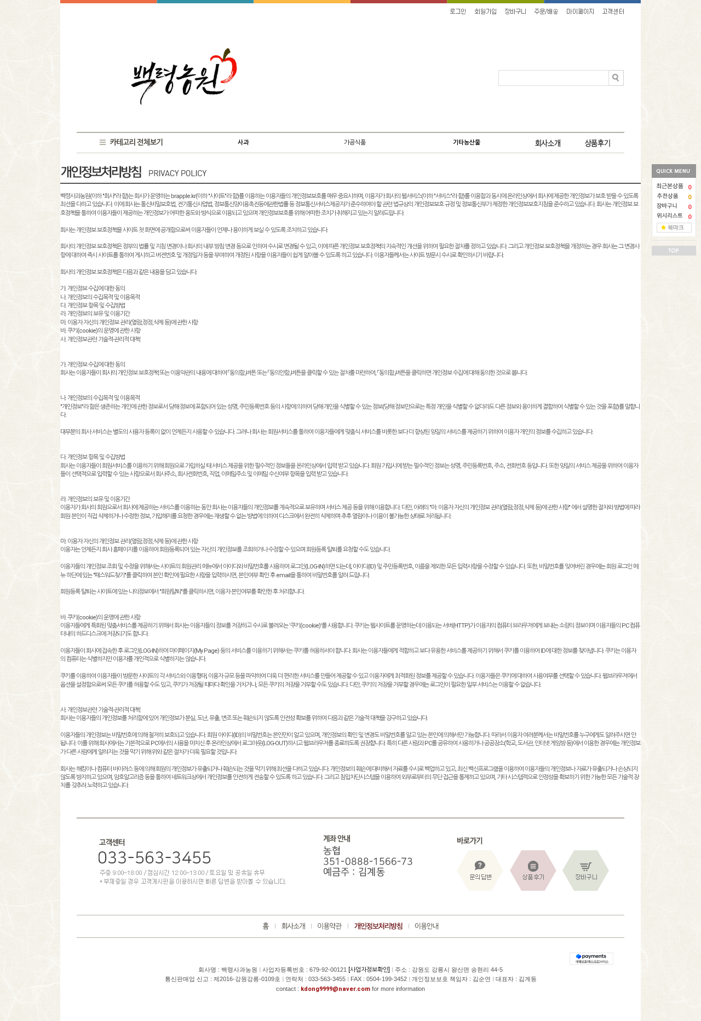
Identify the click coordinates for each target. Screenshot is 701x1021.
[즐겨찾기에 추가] (674, 227)
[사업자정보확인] (369, 969)
